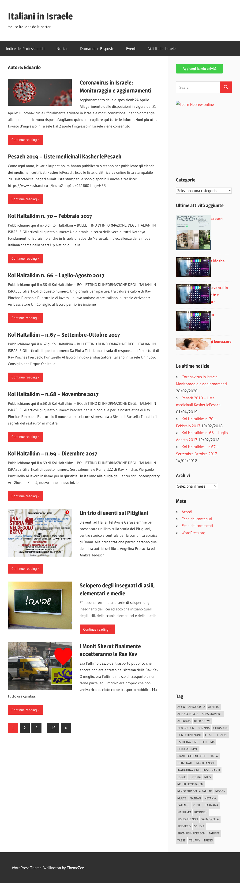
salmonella (210, 819)
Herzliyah (184, 763)
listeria (195, 777)
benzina (204, 728)
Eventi (131, 48)
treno (208, 840)
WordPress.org (193, 532)
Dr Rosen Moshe (211, 260)
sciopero (184, 826)
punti (197, 805)
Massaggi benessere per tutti (214, 345)
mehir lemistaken (190, 784)
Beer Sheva (202, 721)
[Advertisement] (208, 137)
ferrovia (208, 742)
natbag (195, 798)
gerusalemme (187, 749)
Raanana (211, 805)
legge (181, 777)
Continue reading (24, 139)
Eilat (208, 735)
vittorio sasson (210, 218)
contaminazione (189, 735)
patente (183, 805)
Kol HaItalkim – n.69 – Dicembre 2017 (52, 453)
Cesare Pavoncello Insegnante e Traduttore (212, 294)
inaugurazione (188, 770)
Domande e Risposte (97, 48)
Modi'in (220, 791)
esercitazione (187, 742)
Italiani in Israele (40, 16)
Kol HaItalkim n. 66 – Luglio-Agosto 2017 (56, 275)
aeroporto (196, 707)
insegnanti (211, 770)
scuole (199, 826)
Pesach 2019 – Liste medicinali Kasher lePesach (64, 156)
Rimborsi (200, 812)
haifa (214, 756)
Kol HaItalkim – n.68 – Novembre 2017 (53, 394)
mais (207, 777)
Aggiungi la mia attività (199, 68)
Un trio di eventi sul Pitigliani (114, 512)
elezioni (221, 735)
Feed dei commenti (197, 525)
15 (53, 727)
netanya (210, 798)
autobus (184, 721)
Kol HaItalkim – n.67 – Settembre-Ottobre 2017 (64, 334)
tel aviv (194, 840)
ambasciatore (187, 714)
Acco (181, 707)
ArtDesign (205, 314)
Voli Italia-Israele (162, 48)
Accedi (187, 511)
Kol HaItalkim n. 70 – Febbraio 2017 (50, 215)
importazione (205, 763)
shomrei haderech (191, 833)
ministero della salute (194, 791)
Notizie (62, 48)
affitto (213, 707)
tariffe (214, 833)
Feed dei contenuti (197, 518)
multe (181, 798)
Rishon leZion (187, 819)
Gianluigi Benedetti (191, 756)
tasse (181, 840)
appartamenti (212, 714)
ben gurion (185, 728)
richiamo (184, 812)
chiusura (220, 728)
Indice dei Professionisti (25, 48)
